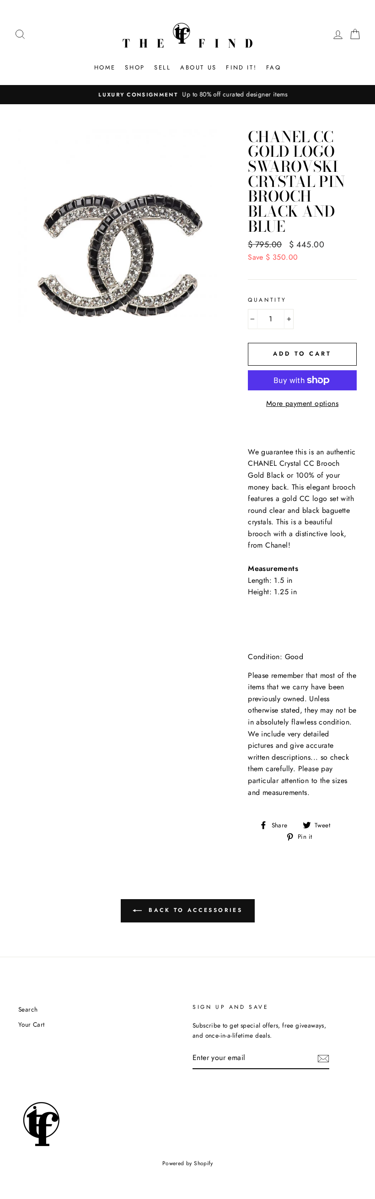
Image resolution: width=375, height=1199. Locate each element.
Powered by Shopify (187, 1163)
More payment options (302, 403)
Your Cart (31, 1024)
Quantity (267, 300)
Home (105, 67)
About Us (198, 67)
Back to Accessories (194, 910)
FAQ (273, 67)
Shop (135, 67)
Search (28, 1009)
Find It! (241, 67)
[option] (187, 95)
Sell (162, 67)
